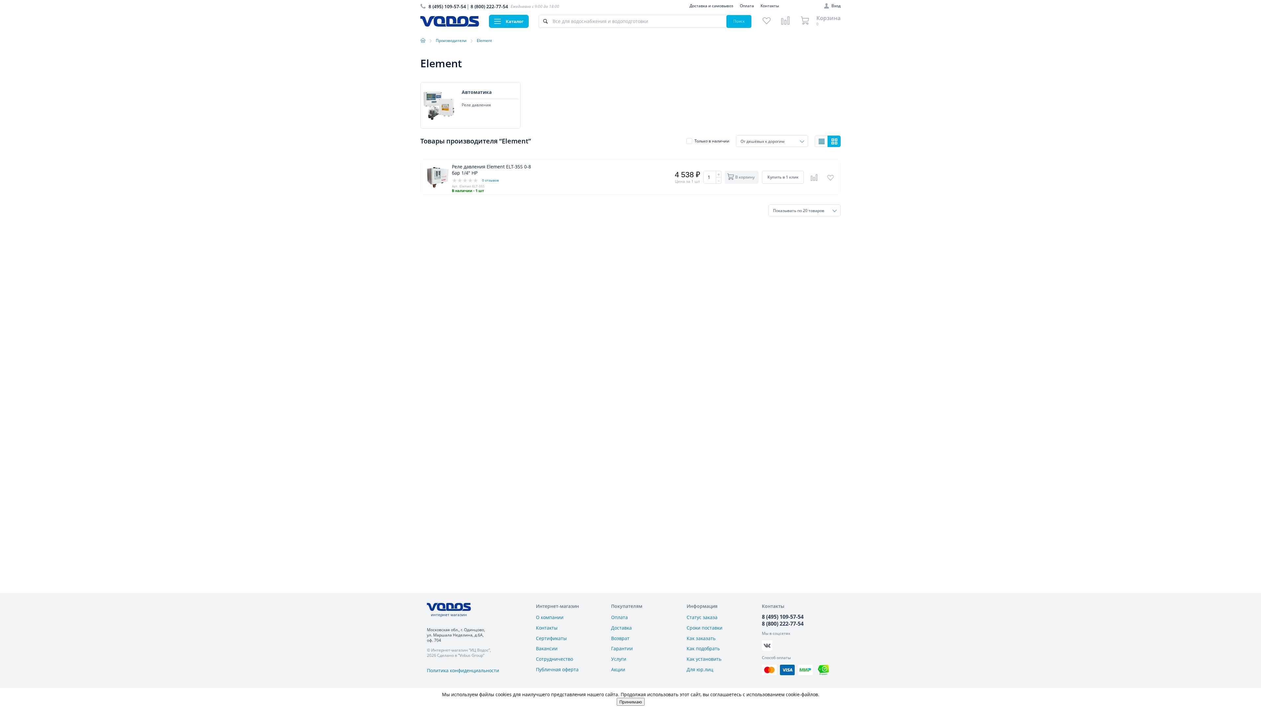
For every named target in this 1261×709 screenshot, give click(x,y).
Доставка (621, 628)
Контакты (770, 6)
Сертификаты (551, 638)
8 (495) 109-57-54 (447, 6)
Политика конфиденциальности (463, 670)
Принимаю (630, 702)
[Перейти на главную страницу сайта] (449, 25)
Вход (836, 6)
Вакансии (547, 648)
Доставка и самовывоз (711, 6)
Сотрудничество (554, 659)
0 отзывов (490, 180)
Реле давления (476, 105)
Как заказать (701, 638)
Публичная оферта (557, 669)
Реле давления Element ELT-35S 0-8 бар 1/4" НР (491, 169)
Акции (618, 669)
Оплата (747, 6)
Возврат (620, 638)
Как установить (704, 659)
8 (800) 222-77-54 (489, 6)
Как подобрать (703, 648)
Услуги (618, 659)
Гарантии (622, 648)
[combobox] (772, 141)
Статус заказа (702, 617)
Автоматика (477, 92)
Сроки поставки (704, 628)
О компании (550, 617)
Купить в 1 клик (783, 177)
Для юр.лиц (700, 669)
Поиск (739, 21)
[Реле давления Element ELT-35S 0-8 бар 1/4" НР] (438, 177)
